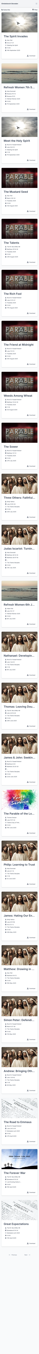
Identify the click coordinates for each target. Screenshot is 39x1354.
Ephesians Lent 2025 (13, 1131)
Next (25, 1255)
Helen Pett (10, 608)
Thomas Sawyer (12, 817)
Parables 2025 (11, 200)
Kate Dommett (11, 91)
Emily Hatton (10, 501)
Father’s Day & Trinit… (13, 822)
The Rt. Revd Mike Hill (13, 246)
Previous (14, 1255)
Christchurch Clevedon (9, 4)
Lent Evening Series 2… (14, 1182)
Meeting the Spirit (12, 45)
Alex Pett (9, 40)
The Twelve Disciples (13, 506)
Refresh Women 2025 (13, 99)
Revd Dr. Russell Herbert (14, 144)
